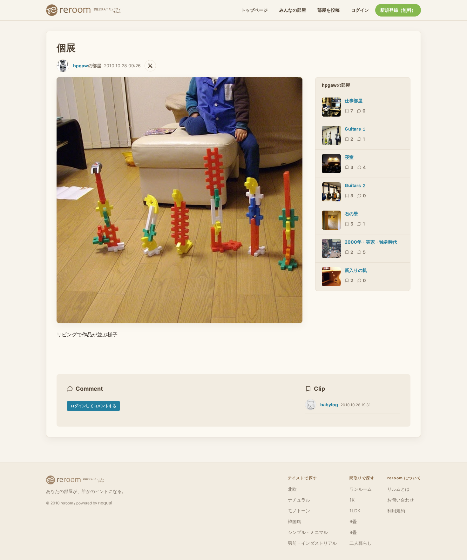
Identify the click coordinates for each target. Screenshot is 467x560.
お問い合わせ (400, 500)
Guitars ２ (355, 185)
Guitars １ (355, 129)
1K (352, 500)
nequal (105, 502)
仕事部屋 (353, 100)
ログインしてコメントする (93, 405)
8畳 (353, 532)
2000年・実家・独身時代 (371, 242)
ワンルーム (360, 489)
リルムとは (398, 489)
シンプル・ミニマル (308, 532)
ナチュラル (299, 500)
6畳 (353, 521)
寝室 (349, 157)
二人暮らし (360, 543)
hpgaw (80, 65)
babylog (329, 404)
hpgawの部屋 (336, 85)
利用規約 (396, 510)
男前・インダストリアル (312, 543)
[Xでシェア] (150, 65)
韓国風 (294, 521)
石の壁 (351, 213)
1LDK (354, 510)
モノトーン (299, 510)
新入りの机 (356, 270)
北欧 (292, 489)
